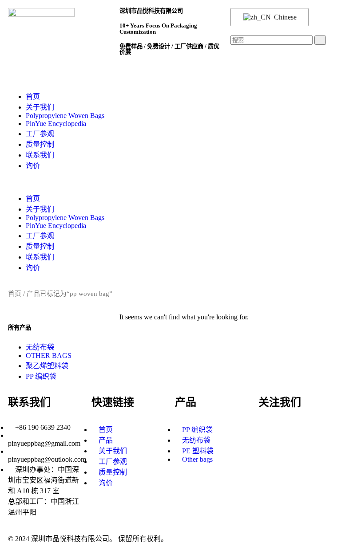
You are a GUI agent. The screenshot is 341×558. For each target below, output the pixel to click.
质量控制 (40, 144)
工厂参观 (40, 134)
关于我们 (40, 107)
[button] (170, 181)
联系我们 (40, 155)
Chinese (284, 17)
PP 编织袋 (41, 376)
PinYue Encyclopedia (56, 123)
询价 (33, 165)
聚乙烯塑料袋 (47, 365)
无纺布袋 (40, 347)
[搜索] (320, 40)
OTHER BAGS (48, 355)
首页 (33, 96)
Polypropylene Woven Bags (65, 115)
